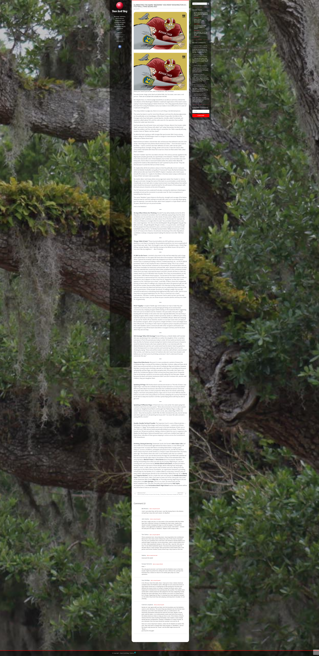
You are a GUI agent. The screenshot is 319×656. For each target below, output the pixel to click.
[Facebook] (119, 46)
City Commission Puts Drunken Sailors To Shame (200, 27)
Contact (119, 37)
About (119, 33)
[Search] (208, 3)
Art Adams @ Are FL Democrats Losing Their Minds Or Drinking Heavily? (201, 74)
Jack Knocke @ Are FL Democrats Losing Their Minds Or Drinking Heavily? (201, 94)
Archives (119, 41)
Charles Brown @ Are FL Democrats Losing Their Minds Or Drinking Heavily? (201, 65)
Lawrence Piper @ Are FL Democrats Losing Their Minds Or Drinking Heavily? (201, 46)
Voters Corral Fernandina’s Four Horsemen (199, 21)
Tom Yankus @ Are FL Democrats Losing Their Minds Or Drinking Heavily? (201, 85)
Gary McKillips (146, 580)
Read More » (197, 17)
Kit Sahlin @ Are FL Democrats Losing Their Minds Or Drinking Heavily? (201, 55)
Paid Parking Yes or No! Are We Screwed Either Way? (200, 33)
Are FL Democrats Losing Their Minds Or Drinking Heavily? (201, 14)
